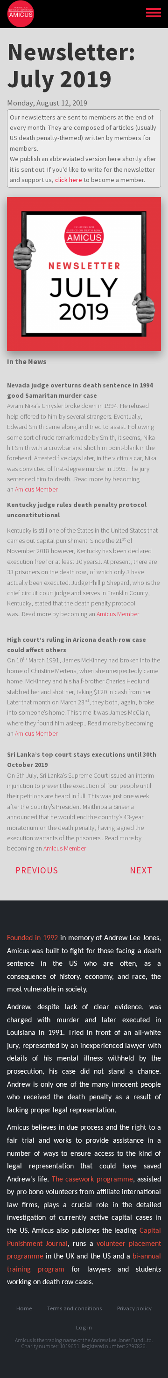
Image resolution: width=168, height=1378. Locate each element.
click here (68, 180)
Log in (84, 1327)
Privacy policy (134, 1308)
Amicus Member (36, 489)
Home (24, 1308)
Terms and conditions (74, 1308)
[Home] (24, 14)
